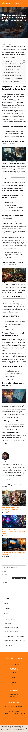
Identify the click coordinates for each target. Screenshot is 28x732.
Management (7, 608)
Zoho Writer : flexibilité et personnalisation (12, 75)
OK (21, 731)
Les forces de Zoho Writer (10, 76)
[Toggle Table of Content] (23, 61)
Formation (6, 603)
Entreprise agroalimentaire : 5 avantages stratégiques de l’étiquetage (11, 509)
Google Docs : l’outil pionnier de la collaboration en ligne (13, 64)
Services (6, 613)
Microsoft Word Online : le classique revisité (13, 68)
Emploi (5, 601)
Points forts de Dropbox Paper (11, 79)
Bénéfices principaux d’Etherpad (12, 82)
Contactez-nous (14, 696)
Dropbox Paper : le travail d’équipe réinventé (13, 78)
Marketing (18, 26)
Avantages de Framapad (10, 73)
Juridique (6, 606)
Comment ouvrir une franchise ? (11, 634)
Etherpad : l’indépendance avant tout (11, 81)
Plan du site (14, 698)
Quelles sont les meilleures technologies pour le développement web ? (13, 531)
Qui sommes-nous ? (14, 694)
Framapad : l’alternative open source (11, 72)
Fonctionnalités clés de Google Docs (13, 66)
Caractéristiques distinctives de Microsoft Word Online (14, 70)
